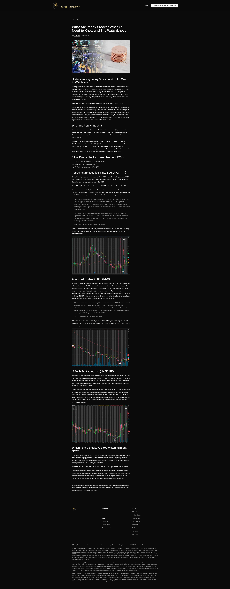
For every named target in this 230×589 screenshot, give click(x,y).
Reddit (136, 524)
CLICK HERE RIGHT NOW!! (87, 490)
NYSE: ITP (95, 167)
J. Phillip (77, 35)
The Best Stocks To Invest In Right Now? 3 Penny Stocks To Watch (104, 186)
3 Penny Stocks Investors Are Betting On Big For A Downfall (102, 103)
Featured (75, 19)
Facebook (137, 515)
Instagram (137, 518)
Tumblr (136, 534)
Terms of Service (107, 528)
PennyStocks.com (78, 545)
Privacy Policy (106, 524)
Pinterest (137, 528)
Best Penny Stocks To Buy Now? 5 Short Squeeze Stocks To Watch (104, 467)
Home (146, 5)
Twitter (136, 512)
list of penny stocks (123, 323)
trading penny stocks (110, 117)
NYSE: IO (118, 141)
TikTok (136, 531)
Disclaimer (105, 521)
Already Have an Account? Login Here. (165, 5)
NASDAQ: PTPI (100, 161)
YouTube (137, 521)
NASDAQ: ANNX (90, 164)
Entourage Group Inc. (112, 545)
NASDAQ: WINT (97, 144)
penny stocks (101, 92)
